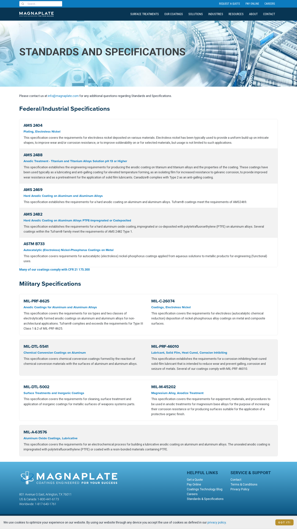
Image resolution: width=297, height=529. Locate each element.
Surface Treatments (144, 14)
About (253, 14)
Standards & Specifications (205, 499)
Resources (236, 14)
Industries (215, 14)
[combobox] (40, 4)
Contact (269, 14)
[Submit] (23, 4)
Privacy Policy (239, 489)
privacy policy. (217, 522)
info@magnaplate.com (63, 96)
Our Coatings (173, 14)
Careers (270, 3)
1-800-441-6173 (48, 499)
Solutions (195, 14)
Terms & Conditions (243, 484)
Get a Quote (195, 479)
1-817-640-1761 (45, 504)
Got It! (284, 522)
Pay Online (252, 3)
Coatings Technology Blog (204, 489)
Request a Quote (229, 3)
